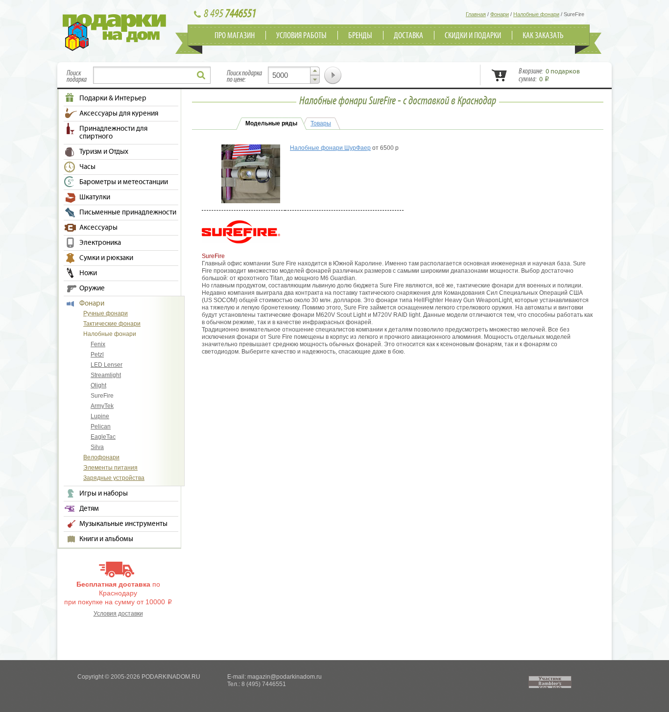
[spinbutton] (294, 75)
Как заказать (543, 36)
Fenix (98, 344)
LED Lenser (106, 364)
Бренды (360, 36)
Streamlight (106, 375)
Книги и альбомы (106, 539)
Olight (98, 385)
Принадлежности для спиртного (113, 133)
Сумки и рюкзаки (106, 258)
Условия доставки (118, 613)
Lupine (100, 416)
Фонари (91, 304)
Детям (89, 509)
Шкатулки (94, 197)
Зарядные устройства (113, 478)
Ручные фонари (105, 313)
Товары (321, 123)
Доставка (408, 36)
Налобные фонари (109, 334)
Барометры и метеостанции (123, 182)
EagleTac (103, 436)
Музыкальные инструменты (123, 524)
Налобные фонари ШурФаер (330, 147)
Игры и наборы (103, 494)
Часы (87, 167)
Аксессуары (98, 228)
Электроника (100, 243)
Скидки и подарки (473, 36)
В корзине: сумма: (549, 75)
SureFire (102, 395)
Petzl (97, 354)
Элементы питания (110, 467)
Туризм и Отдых (103, 152)
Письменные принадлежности (127, 212)
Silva (97, 447)
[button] (315, 71)
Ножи (88, 273)
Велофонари (101, 457)
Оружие (92, 288)
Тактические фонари (112, 323)
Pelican (101, 426)
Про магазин (235, 36)
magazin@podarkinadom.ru (284, 676)
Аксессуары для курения (118, 114)
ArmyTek (102, 406)
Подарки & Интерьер (112, 98)
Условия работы (301, 36)
